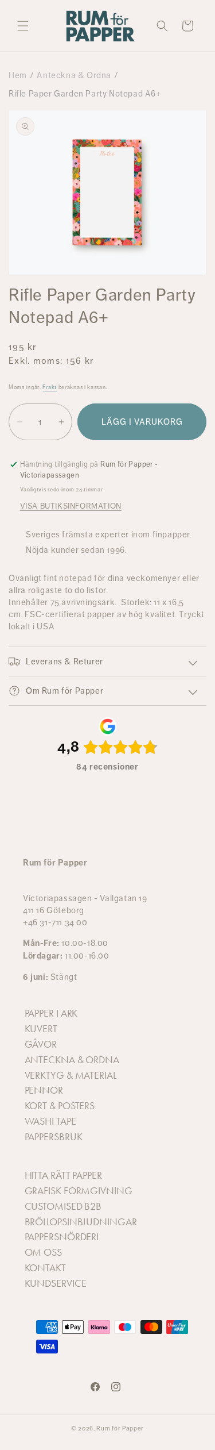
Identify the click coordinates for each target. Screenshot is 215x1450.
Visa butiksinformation (71, 505)
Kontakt (45, 1267)
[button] (23, 26)
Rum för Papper (120, 1428)
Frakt (49, 387)
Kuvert (41, 1028)
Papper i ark (51, 1013)
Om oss (43, 1252)
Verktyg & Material (70, 1075)
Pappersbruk (54, 1136)
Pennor (44, 1090)
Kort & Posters (60, 1105)
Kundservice (56, 1283)
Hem (18, 75)
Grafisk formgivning (78, 1190)
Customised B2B (63, 1206)
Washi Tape (50, 1121)
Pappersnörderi (62, 1236)
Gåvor (41, 1044)
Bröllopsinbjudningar (81, 1222)
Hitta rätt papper (63, 1175)
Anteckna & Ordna (74, 75)
